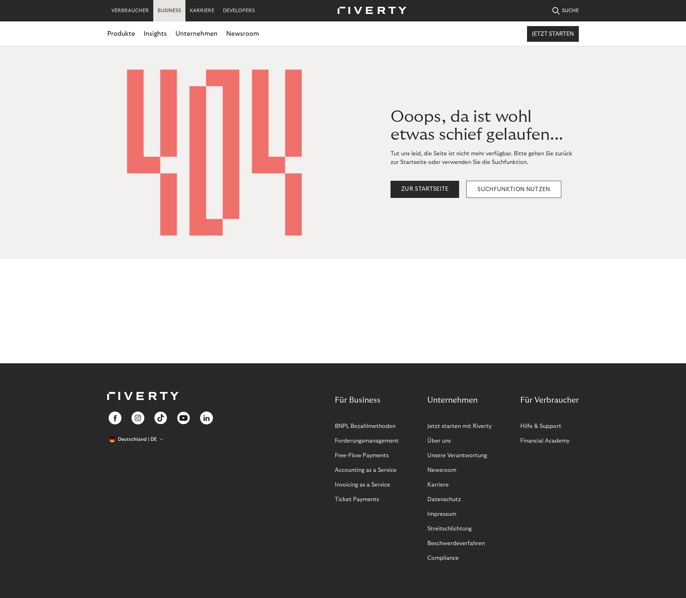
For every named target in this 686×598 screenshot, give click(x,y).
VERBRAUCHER (130, 10)
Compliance (443, 558)
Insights (155, 33)
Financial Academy (545, 441)
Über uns (439, 441)
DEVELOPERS (239, 10)
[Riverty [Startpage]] (369, 11)
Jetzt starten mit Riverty (459, 426)
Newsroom (242, 33)
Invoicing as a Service (362, 485)
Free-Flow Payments (362, 455)
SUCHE (570, 10)
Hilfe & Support (540, 426)
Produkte (121, 33)
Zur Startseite (424, 189)
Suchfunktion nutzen (513, 189)
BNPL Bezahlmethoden (365, 426)
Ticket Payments (357, 499)
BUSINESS (169, 10)
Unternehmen (196, 33)
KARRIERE (202, 10)
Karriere (438, 485)
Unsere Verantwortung (457, 455)
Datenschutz (444, 499)
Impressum (441, 514)
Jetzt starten (553, 34)
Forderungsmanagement (367, 441)
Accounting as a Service (366, 470)
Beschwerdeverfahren (456, 543)
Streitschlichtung (449, 529)
